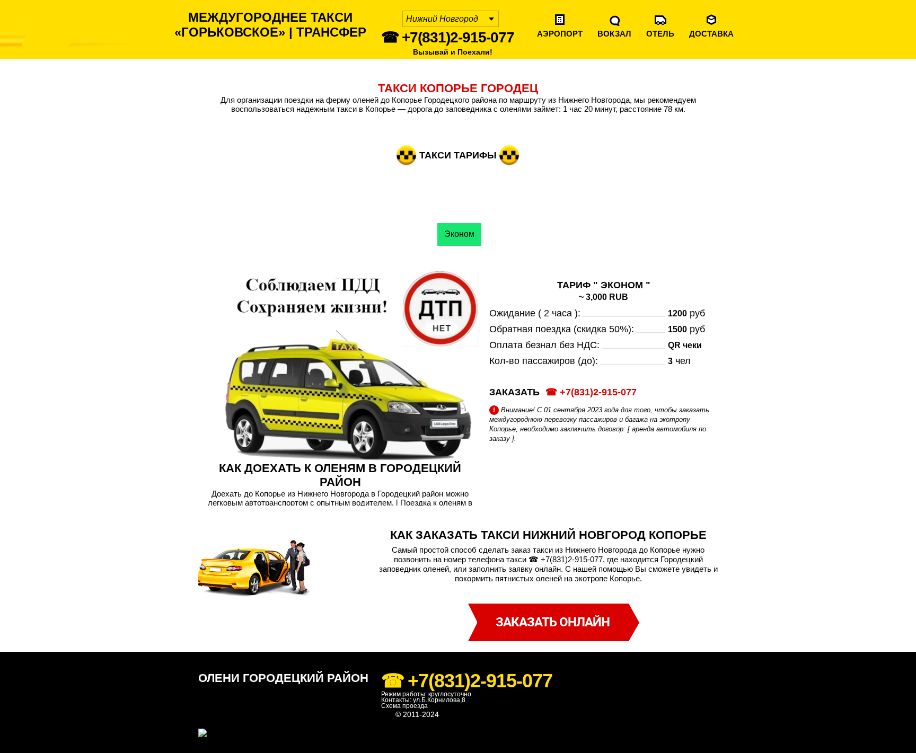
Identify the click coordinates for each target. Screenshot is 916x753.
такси (450, 714)
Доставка (711, 33)
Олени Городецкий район (283, 678)
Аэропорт (560, 33)
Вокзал (614, 33)
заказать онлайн (553, 622)
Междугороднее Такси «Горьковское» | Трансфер (270, 24)
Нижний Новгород (442, 18)
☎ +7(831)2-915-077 (447, 37)
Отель (660, 33)
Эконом (459, 233)
